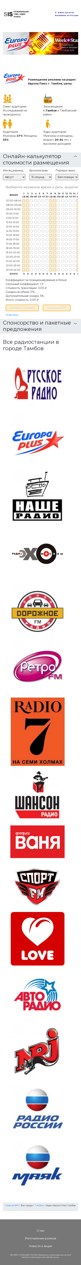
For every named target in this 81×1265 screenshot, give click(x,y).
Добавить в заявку (22, 307)
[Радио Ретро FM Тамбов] (37, 667)
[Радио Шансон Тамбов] (37, 795)
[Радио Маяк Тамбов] (37, 1166)
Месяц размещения (14, 170)
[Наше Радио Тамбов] (37, 496)
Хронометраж (38, 170)
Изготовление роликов (40, 1238)
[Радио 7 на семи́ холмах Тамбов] (37, 731)
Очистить (12, 315)
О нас (40, 1230)
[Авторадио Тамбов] (37, 995)
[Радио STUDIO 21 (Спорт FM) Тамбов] (37, 885)
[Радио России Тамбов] (37, 1109)
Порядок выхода (67, 170)
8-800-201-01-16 (66, 13)
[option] (40, 43)
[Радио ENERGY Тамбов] (37, 1052)
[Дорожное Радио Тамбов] (37, 610)
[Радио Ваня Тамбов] (37, 841)
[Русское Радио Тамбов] (37, 382)
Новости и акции (40, 1246)
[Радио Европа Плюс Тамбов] (37, 439)
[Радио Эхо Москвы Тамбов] (37, 553)
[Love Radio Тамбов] (37, 938)
